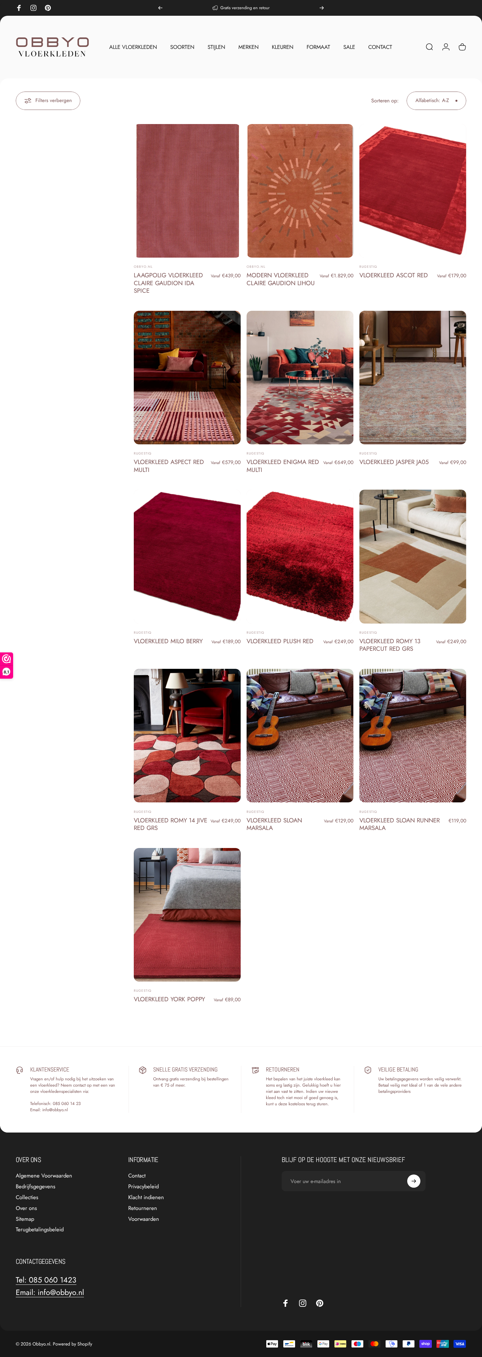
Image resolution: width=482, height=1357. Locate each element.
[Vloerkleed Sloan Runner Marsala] (412, 735)
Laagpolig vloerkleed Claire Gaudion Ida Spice (168, 283)
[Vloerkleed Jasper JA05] (412, 377)
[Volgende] (321, 8)
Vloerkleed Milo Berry (168, 641)
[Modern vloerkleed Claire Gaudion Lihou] (300, 191)
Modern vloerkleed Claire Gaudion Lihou (281, 279)
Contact (137, 1175)
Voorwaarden (143, 1219)
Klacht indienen (146, 1197)
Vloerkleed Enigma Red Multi (283, 465)
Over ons (26, 1208)
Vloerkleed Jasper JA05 (394, 461)
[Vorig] (160, 8)
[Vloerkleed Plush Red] (300, 556)
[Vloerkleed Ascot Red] (412, 191)
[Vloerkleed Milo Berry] (187, 556)
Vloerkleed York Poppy (169, 999)
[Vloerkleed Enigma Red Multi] (300, 377)
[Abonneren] (413, 1181)
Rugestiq (368, 266)
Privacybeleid (143, 1186)
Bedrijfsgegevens (35, 1186)
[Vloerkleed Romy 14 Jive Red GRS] (187, 735)
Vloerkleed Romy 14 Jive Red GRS (170, 824)
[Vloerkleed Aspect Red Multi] (187, 377)
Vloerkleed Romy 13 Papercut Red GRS (389, 645)
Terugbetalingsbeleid (40, 1229)
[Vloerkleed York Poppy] (187, 915)
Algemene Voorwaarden (44, 1175)
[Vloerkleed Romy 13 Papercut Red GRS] (412, 556)
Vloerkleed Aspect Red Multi (169, 465)
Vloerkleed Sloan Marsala (274, 824)
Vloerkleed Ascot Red (393, 275)
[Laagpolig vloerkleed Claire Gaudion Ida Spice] (187, 191)
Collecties (27, 1197)
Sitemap (25, 1219)
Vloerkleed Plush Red (280, 641)
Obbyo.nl (143, 266)
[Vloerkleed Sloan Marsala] (300, 735)
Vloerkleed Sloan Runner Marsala (399, 824)
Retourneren (142, 1208)
